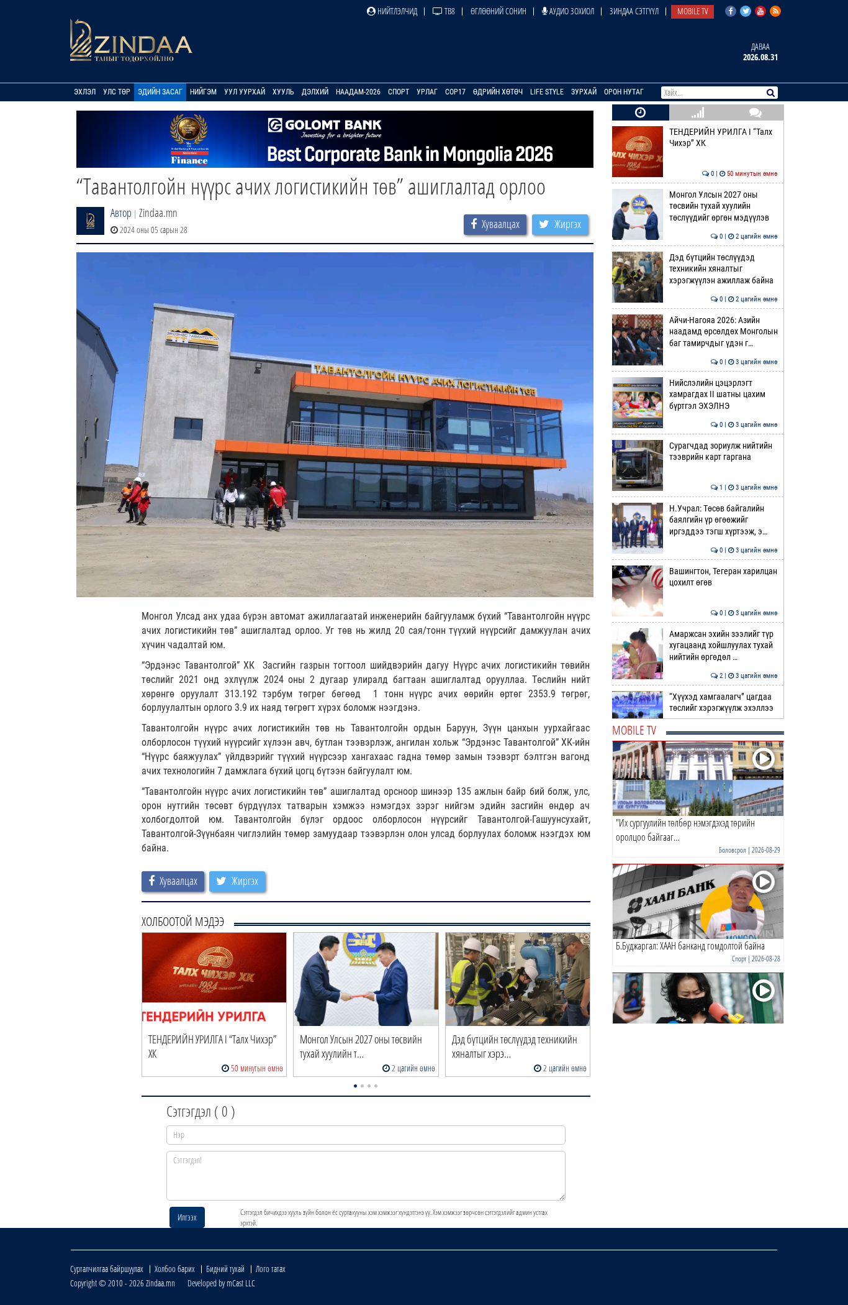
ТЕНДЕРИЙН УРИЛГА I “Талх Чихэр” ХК (723, 138)
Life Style (547, 92)
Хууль (283, 92)
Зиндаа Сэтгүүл (634, 11)
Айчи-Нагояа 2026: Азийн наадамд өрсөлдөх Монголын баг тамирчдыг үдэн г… (723, 332)
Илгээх (187, 1217)
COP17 (455, 92)
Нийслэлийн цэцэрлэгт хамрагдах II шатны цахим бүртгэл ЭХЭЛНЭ (723, 394)
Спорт (398, 92)
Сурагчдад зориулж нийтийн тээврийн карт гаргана (723, 451)
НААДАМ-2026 (358, 92)
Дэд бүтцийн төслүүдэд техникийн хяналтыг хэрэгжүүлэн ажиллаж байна (723, 269)
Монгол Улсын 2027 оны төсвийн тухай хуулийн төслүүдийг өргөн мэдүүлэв (723, 206)
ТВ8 (449, 11)
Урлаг (427, 92)
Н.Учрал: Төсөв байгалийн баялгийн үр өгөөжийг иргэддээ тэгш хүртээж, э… (723, 520)
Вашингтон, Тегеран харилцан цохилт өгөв (723, 577)
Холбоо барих (175, 1269)
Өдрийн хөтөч (498, 92)
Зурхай (584, 92)
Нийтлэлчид (396, 11)
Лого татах (271, 1269)
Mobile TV (692, 11)
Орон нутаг (624, 92)
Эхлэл (85, 92)
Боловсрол (732, 850)
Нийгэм (203, 92)
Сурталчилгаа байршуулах (106, 1269)
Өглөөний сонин (498, 11)
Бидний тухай (225, 1269)
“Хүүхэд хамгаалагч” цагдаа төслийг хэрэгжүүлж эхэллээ (723, 702)
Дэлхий (315, 92)
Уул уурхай (244, 92)
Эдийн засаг (160, 92)
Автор (121, 212)
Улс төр (116, 92)
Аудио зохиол (571, 11)
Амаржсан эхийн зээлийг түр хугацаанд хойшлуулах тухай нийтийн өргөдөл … (723, 645)
